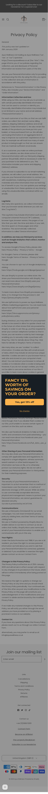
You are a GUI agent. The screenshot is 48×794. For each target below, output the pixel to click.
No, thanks (25, 411)
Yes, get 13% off (24, 402)
